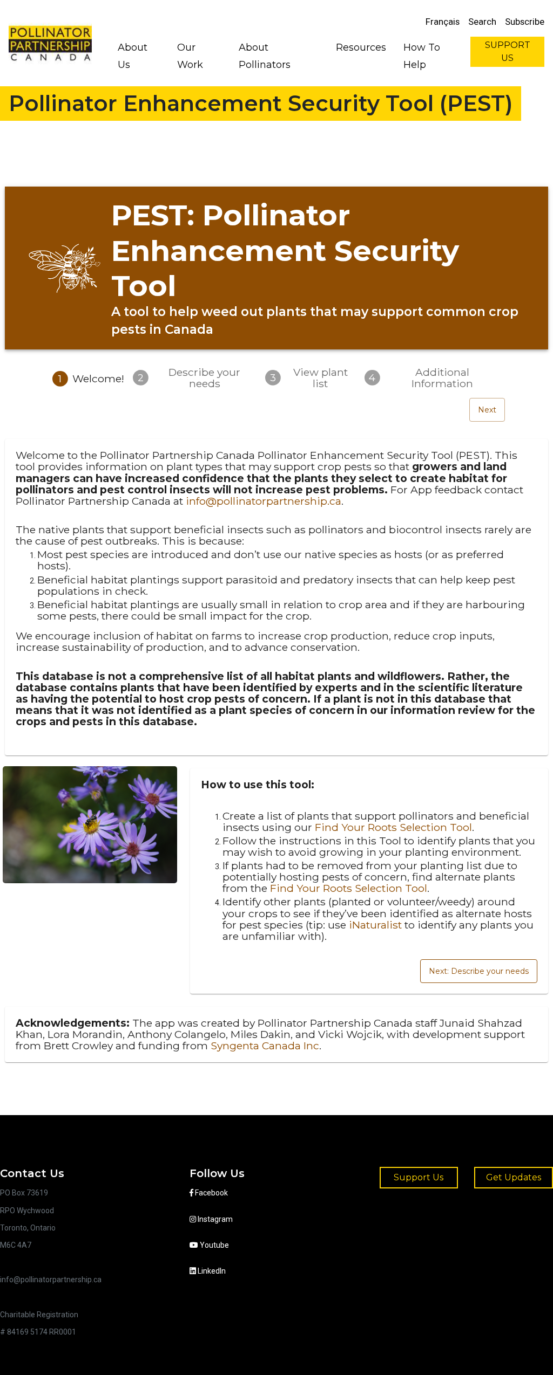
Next (487, 410)
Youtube (213, 1245)
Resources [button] (361, 47)
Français (443, 21)
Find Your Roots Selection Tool (393, 827)
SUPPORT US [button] (507, 51)
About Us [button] (132, 56)
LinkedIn (211, 1271)
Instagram (214, 1219)
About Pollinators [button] (265, 56)
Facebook (210, 1192)
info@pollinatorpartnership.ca (263, 500)
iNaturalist (375, 924)
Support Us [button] (418, 1177)
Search (482, 21)
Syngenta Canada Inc (265, 1045)
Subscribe (524, 21)
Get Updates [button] (513, 1177)
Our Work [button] (190, 56)
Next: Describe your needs (479, 971)
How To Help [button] (421, 56)
